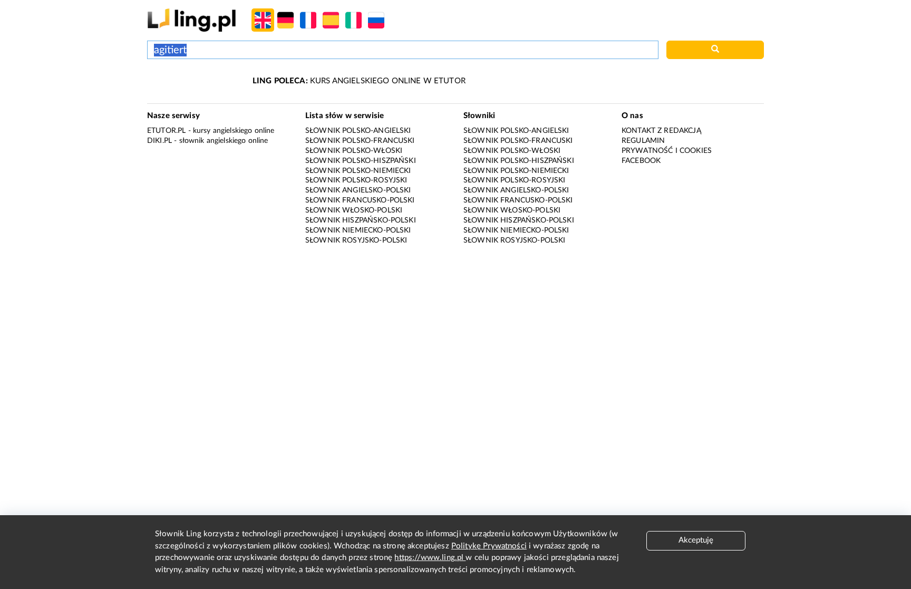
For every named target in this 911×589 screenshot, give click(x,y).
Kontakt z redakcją (661, 130)
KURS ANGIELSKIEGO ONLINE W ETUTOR (359, 81)
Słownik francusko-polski (360, 200)
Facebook (641, 161)
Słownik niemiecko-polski (358, 230)
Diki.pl (159, 140)
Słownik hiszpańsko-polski (360, 220)
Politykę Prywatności (489, 546)
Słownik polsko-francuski (360, 140)
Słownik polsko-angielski (358, 130)
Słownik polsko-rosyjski (356, 180)
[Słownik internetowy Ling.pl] (192, 20)
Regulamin (643, 140)
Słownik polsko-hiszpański (360, 161)
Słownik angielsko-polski (358, 190)
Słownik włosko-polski (353, 210)
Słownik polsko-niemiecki (358, 171)
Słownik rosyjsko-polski (356, 240)
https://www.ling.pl (430, 558)
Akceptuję (696, 540)
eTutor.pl (166, 130)
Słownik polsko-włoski (353, 151)
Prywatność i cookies (667, 151)
